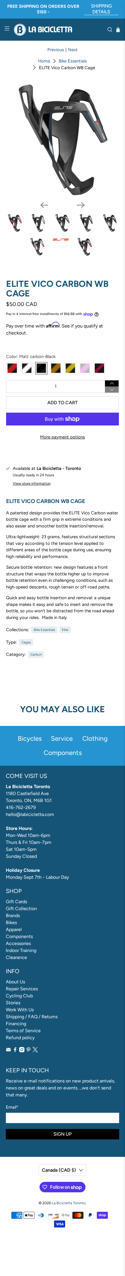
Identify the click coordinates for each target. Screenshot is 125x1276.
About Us (15, 982)
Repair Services (22, 989)
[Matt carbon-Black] (41, 368)
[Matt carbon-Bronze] (56, 368)
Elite (65, 630)
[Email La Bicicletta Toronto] (8, 1050)
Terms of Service (23, 1030)
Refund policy (20, 1037)
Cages (26, 642)
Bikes (11, 922)
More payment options (62, 437)
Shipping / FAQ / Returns (32, 1016)
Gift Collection (21, 908)
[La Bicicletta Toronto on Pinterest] (28, 1050)
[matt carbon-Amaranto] (99, 368)
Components (19, 936)
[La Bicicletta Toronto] (58, 30)
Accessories (18, 943)
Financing (16, 1023)
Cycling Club (19, 995)
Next (73, 49)
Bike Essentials (73, 61)
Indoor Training (21, 950)
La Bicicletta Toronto (68, 1203)
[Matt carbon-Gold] (70, 368)
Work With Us (20, 1009)
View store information (32, 483)
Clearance (16, 957)
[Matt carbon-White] (27, 368)
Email (12, 1107)
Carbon (36, 654)
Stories (13, 1002)
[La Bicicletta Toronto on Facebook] (15, 1050)
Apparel (14, 929)
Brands (13, 915)
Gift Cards (16, 901)
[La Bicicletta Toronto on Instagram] (21, 1050)
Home (44, 61)
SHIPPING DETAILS (101, 9)
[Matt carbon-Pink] (85, 368)
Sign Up (62, 1134)
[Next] (80, 205)
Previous (55, 49)
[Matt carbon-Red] (12, 368)
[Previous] (44, 205)
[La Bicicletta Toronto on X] (35, 1050)
